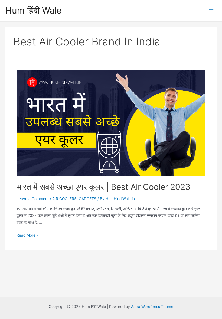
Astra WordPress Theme (152, 306)
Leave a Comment (33, 199)
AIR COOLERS (64, 199)
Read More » (27, 235)
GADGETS (87, 199)
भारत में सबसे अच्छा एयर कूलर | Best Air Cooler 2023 (103, 187)
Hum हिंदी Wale (33, 10)
